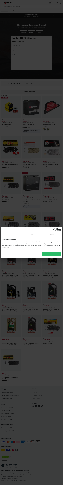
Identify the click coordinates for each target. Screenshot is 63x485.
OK (51, 254)
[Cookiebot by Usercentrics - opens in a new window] (54, 229)
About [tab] (52, 234)
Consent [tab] (11, 234)
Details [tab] (31, 234)
